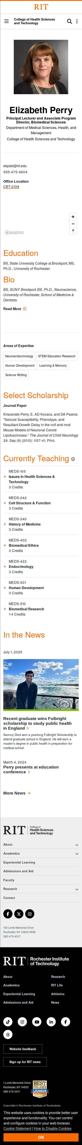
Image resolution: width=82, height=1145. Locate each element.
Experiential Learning (19, 862)
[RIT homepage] (36, 961)
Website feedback (22, 1049)
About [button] (7, 844)
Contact (9, 897)
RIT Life (57, 985)
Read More (14, 308)
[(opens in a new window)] (7, 913)
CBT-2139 (11, 186)
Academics (11, 985)
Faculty (8, 880)
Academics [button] (11, 853)
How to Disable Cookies (53, 1128)
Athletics (58, 994)
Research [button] (10, 889)
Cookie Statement (17, 1128)
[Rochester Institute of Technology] (41, 6)
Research (58, 976)
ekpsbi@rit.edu (15, 165)
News (55, 1002)
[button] (6, 21)
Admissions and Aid (18, 871)
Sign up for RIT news (25, 1062)
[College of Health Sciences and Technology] (28, 830)
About (7, 976)
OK (41, 1137)
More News (14, 793)
